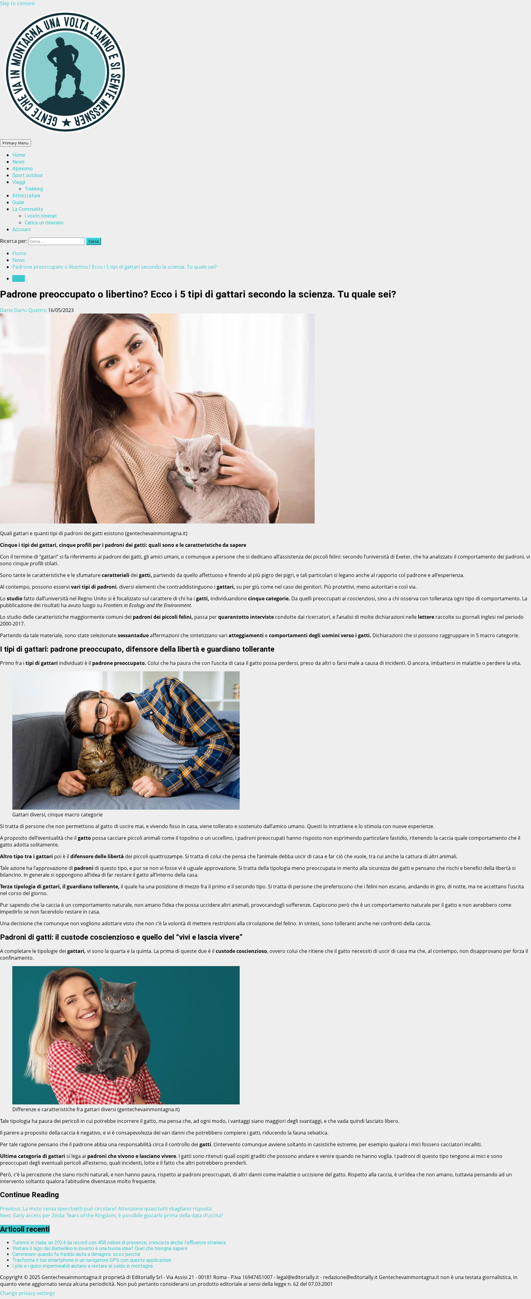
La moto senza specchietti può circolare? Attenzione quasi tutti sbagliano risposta (106, 1208)
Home (18, 155)
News (18, 162)
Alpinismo (22, 169)
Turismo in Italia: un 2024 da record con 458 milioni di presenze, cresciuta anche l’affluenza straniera (119, 1243)
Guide (18, 202)
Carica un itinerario (44, 223)
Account (21, 229)
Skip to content (17, 3)
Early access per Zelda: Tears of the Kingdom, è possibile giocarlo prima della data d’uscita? (111, 1215)
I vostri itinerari (41, 216)
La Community (27, 209)
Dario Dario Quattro (24, 310)
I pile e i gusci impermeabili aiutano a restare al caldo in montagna (82, 1266)
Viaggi (18, 182)
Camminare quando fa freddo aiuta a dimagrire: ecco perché (76, 1254)
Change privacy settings (27, 1293)
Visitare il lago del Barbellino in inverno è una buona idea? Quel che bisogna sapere (99, 1248)
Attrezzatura (26, 196)
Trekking (34, 189)
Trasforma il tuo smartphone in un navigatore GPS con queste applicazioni (91, 1260)
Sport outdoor (27, 175)
